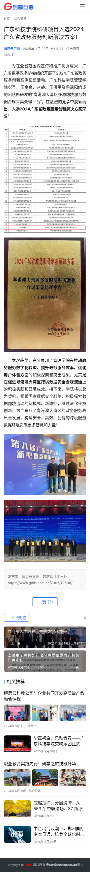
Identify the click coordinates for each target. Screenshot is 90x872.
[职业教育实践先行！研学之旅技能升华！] (45, 777)
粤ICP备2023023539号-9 (65, 865)
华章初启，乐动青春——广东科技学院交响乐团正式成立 (59, 741)
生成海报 (18, 618)
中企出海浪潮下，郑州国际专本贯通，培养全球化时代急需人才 (59, 831)
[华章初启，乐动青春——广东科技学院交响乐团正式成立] (17, 743)
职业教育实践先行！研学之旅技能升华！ (42, 763)
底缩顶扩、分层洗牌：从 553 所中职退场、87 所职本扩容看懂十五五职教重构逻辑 (59, 806)
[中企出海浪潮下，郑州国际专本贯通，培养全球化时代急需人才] (17, 834)
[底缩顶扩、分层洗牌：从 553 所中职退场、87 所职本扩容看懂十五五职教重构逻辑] (17, 808)
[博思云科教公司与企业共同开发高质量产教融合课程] (45, 713)
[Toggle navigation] (82, 6)
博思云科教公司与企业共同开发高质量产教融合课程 (44, 696)
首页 (7, 19)
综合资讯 (72, 49)
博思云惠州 (12, 49)
